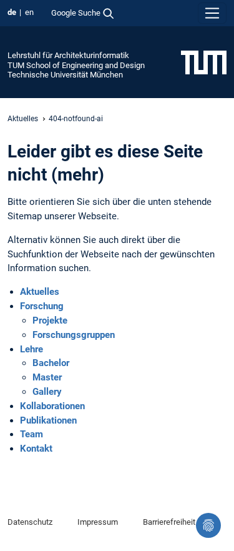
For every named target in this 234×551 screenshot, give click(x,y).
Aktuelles (22, 118)
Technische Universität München (65, 74)
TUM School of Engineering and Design (76, 65)
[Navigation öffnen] (212, 13)
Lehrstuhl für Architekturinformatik (68, 55)
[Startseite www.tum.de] (204, 61)
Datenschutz (29, 522)
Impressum (97, 522)
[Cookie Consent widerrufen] (208, 525)
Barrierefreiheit (169, 522)
